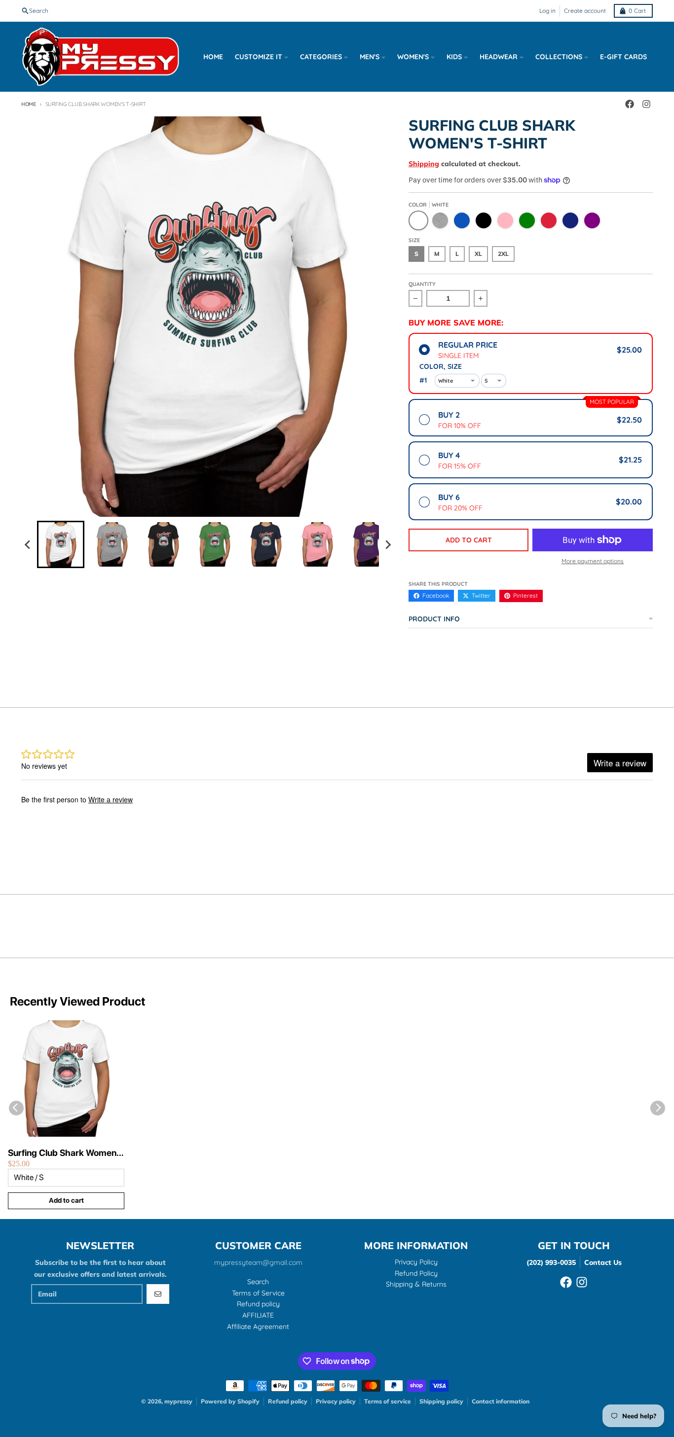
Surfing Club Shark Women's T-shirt (65, 1153)
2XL (503, 253)
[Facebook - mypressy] (629, 104)
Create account (585, 10)
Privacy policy (336, 1401)
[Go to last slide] (28, 544)
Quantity (422, 284)
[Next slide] (388, 544)
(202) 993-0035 (551, 1262)
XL (478, 253)
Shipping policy (441, 1401)
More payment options (593, 561)
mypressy (178, 1401)
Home (28, 104)
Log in (547, 10)
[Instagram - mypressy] (646, 104)
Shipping (424, 163)
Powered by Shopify (230, 1401)
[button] (60, 544)
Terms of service (387, 1401)
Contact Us (603, 1262)
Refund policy (287, 1401)
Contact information (500, 1401)
